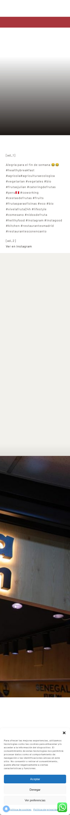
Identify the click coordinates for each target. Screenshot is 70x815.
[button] (64, 733)
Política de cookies (20, 809)
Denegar (35, 789)
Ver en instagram (19, 246)
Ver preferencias (35, 800)
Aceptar (35, 779)
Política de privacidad (46, 809)
